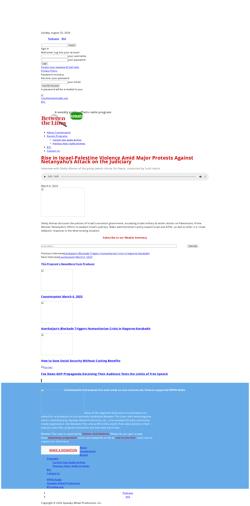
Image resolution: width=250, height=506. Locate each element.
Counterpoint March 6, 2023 (75, 257)
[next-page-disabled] (41, 380)
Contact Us (53, 150)
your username (77, 56)
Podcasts (53, 38)
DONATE (76, 116)
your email (74, 82)
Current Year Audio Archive (67, 140)
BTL (49, 147)
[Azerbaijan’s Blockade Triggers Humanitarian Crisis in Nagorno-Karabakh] (57, 322)
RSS (64, 38)
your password (77, 59)
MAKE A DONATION (63, 450)
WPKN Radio (54, 479)
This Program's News (54, 264)
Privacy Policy (49, 70)
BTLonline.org (55, 487)
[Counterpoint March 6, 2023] (57, 290)
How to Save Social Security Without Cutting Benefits (80, 361)
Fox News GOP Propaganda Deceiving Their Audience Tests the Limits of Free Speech (104, 374)
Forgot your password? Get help (60, 67)
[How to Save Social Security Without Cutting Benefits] (57, 354)
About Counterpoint (59, 132)
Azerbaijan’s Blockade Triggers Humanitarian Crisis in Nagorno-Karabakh (107, 253)
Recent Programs (57, 136)
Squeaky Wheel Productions (63, 483)
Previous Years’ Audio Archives (69, 143)
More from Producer (81, 264)
